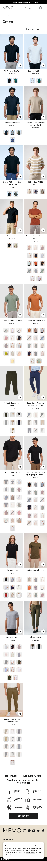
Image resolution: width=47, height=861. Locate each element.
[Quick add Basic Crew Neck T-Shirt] (43, 564)
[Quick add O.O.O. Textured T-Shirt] (20, 467)
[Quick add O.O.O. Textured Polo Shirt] (43, 467)
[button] (32, 475)
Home (4, 16)
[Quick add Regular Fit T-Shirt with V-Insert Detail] (20, 176)
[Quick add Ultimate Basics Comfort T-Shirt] (43, 230)
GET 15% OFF (23, 816)
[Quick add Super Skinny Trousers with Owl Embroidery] (43, 397)
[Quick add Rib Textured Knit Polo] (20, 65)
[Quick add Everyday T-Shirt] (20, 631)
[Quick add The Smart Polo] (20, 564)
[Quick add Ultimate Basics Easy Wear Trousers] (20, 714)
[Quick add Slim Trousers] (43, 631)
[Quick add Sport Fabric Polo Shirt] (20, 117)
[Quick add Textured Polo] (20, 230)
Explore (8, 840)
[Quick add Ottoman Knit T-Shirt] (43, 65)
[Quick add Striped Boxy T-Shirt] (43, 176)
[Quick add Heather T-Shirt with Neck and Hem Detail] (43, 117)
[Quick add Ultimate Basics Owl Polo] (20, 315)
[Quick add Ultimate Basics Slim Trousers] (20, 397)
